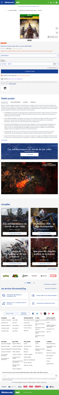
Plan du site (43, 382)
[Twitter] (37, 313)
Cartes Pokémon (28, 325)
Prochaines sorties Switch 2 (40, 328)
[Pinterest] (49, 313)
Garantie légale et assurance (20, 382)
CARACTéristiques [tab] (15, 102)
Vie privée (38, 382)
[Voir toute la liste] (48, 2)
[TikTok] (45, 313)
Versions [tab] (32, 102)
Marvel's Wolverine (51, 320)
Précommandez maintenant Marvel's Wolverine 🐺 (28, 6)
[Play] (29, 178)
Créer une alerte (30, 71)
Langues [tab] (25, 102)
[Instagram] (41, 313)
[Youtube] (53, 313)
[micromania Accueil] (12, 2)
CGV (13, 382)
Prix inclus (52, 67)
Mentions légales (31, 382)
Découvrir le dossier (15, 233)
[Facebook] (33, 313)
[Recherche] (54, 2)
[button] (29, 55)
